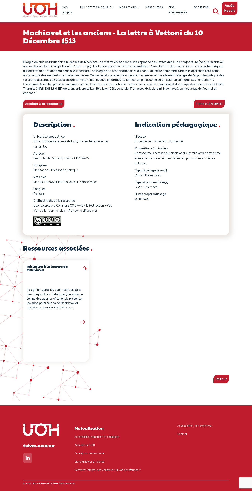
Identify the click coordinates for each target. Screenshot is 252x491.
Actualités (201, 7)
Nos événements (178, 9)
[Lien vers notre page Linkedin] (27, 458)
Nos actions (128, 7)
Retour (221, 379)
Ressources (154, 7)
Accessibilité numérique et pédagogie (97, 436)
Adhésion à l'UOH (85, 445)
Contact (182, 434)
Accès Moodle (229, 8)
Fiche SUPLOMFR (209, 104)
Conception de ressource (90, 453)
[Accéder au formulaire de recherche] (216, 12)
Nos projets (67, 9)
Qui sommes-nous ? (95, 7)
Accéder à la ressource (43, 104)
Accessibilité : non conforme (194, 425)
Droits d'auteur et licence (89, 461)
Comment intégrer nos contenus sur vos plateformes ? (108, 470)
